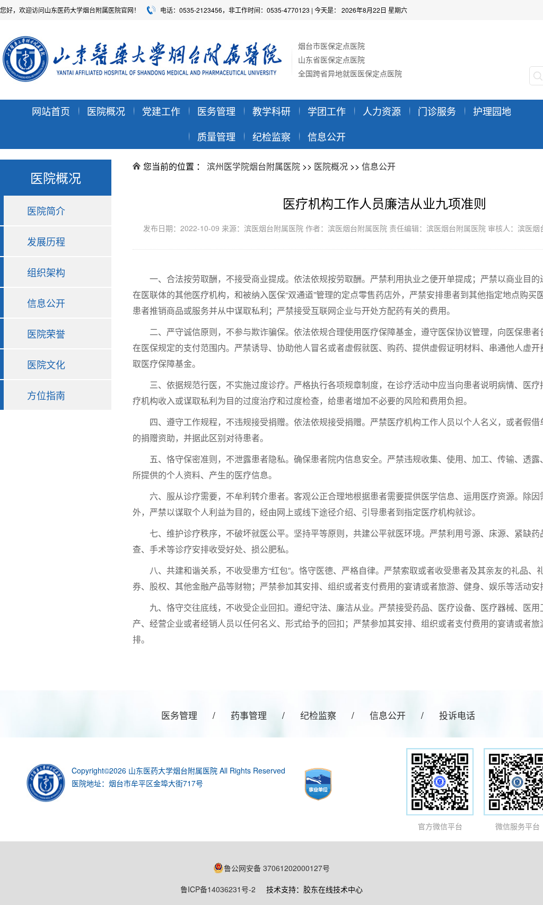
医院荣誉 (46, 333)
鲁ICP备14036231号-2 (218, 889)
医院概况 (331, 166)
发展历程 (46, 241)
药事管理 (249, 715)
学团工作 (327, 111)
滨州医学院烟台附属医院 (253, 166)
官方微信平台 (440, 826)
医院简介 (46, 210)
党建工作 (161, 111)
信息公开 (327, 136)
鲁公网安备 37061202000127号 (277, 868)
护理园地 (492, 111)
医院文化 (46, 364)
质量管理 (216, 136)
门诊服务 (437, 111)
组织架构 (46, 272)
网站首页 (51, 111)
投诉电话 (457, 715)
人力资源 (382, 111)
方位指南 (46, 395)
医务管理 (216, 111)
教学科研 (271, 111)
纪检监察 (271, 136)
